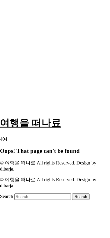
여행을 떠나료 (30, 122)
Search (6, 196)
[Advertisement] (55, 55)
